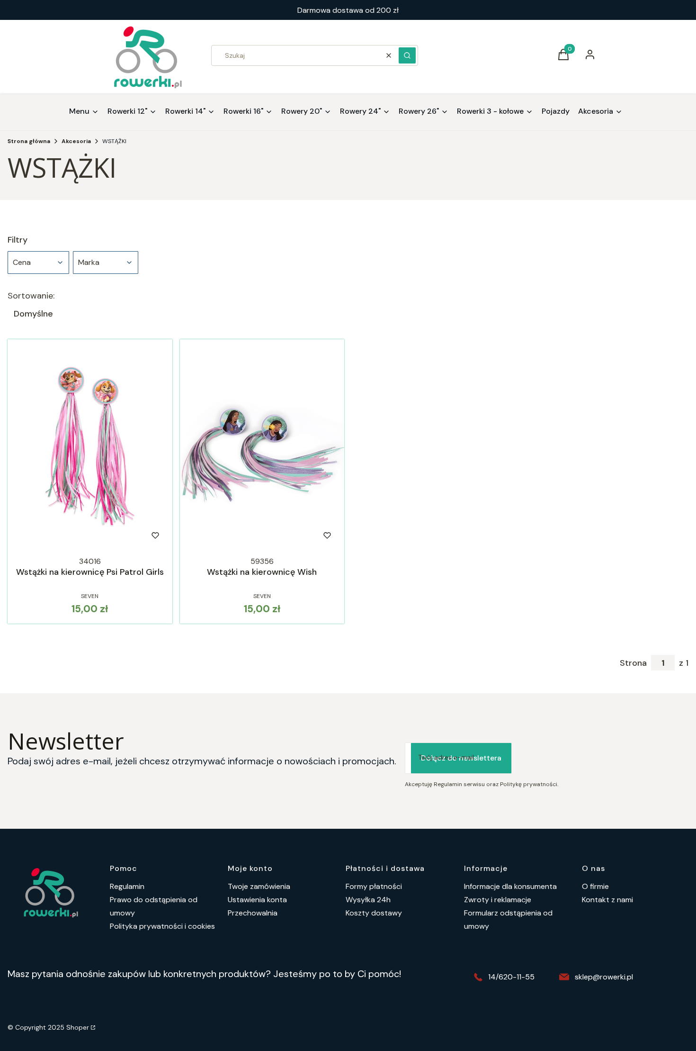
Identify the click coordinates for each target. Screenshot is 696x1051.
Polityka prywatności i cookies (162, 926)
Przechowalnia (252, 913)
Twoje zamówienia (259, 886)
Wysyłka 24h (368, 900)
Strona (633, 663)
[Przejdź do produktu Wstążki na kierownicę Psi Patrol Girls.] (90, 446)
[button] (407, 55)
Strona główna (29, 141)
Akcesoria (76, 141)
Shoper (77, 1027)
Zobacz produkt (77, 535)
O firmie (595, 886)
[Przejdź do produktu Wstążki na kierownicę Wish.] (262, 446)
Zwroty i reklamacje (497, 900)
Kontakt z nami (607, 900)
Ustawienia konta (257, 900)
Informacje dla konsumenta (510, 886)
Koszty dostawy (374, 913)
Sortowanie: (31, 295)
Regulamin (127, 886)
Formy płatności (374, 886)
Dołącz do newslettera (461, 758)
